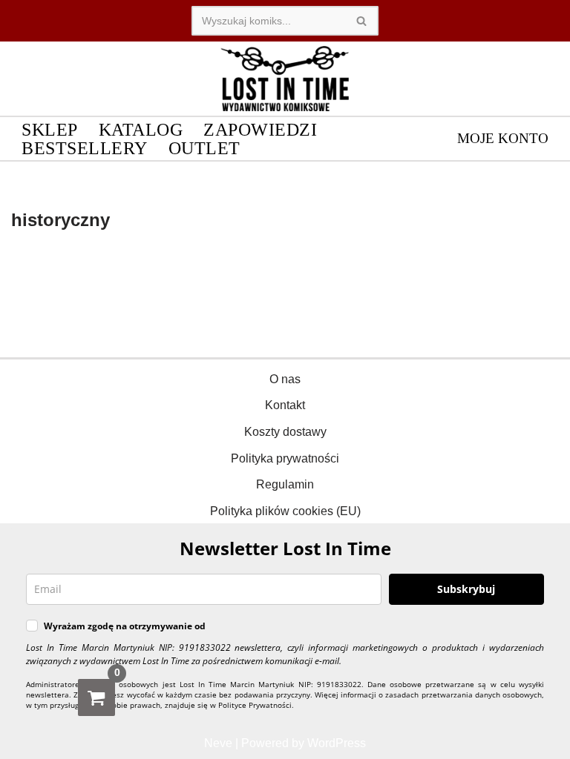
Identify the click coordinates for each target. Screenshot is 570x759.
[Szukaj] (362, 21)
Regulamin (285, 484)
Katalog (141, 129)
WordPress (336, 743)
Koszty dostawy (285, 431)
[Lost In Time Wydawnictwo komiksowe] (285, 78)
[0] (96, 697)
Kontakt (285, 405)
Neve (218, 743)
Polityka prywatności (285, 458)
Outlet (204, 148)
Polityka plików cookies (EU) (285, 511)
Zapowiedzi (260, 129)
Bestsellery (85, 148)
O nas (285, 379)
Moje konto (502, 138)
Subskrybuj (466, 589)
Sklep (50, 129)
